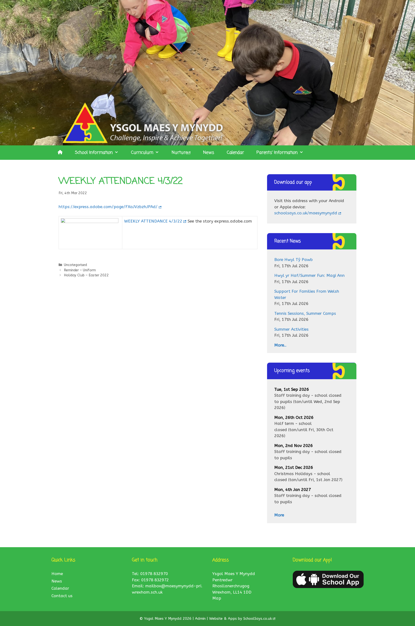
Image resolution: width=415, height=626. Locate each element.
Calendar (235, 152)
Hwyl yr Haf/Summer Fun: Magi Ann (309, 275)
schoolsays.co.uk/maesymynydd (305, 213)
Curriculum (142, 152)
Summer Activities (291, 329)
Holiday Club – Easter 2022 (86, 275)
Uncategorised (75, 265)
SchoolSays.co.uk (257, 618)
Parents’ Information (277, 152)
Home (57, 573)
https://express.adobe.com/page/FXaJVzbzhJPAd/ (108, 206)
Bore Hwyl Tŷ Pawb (293, 259)
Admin (201, 618)
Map (216, 598)
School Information (94, 152)
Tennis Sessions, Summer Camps (305, 313)
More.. (280, 345)
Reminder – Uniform (80, 270)
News (208, 152)
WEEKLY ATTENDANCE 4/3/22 (153, 221)
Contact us (62, 595)
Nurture (180, 152)
